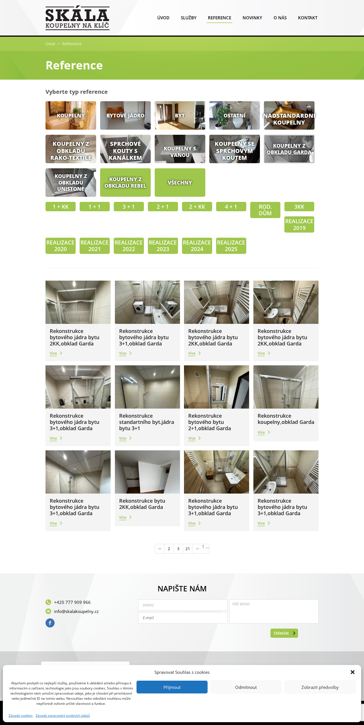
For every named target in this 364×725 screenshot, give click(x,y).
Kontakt (307, 17)
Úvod (163, 17)
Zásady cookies (21, 715)
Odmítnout (246, 687)
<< (159, 549)
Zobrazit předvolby (320, 687)
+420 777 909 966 (72, 602)
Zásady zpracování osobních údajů (63, 715)
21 (187, 548)
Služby (189, 17)
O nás (280, 17)
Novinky (252, 17)
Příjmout (172, 687)
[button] (352, 672)
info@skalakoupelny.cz (76, 611)
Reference (219, 17)
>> (197, 549)
